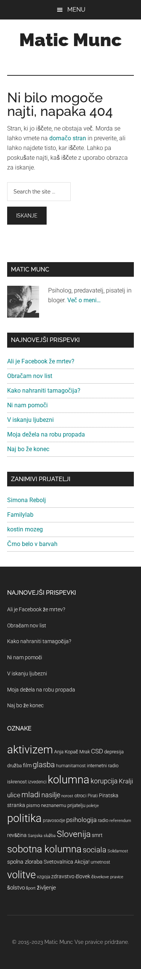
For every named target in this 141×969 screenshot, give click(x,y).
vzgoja (43, 876)
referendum (120, 820)
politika (24, 818)
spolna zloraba (24, 861)
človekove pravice (107, 876)
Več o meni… (84, 300)
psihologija (81, 820)
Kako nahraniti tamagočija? (43, 390)
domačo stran (67, 138)
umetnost (100, 862)
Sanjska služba (42, 835)
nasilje (50, 795)
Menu (76, 9)
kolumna (68, 779)
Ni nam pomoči (27, 405)
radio (103, 820)
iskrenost (17, 781)
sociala (94, 849)
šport (31, 888)
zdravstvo (62, 876)
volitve (21, 875)
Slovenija (74, 834)
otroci (80, 795)
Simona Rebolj (26, 500)
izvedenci (37, 781)
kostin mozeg (25, 529)
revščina (17, 835)
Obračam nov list (29, 376)
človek (83, 876)
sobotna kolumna (44, 849)
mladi (30, 794)
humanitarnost (71, 765)
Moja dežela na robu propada (46, 434)
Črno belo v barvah (32, 544)
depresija (114, 751)
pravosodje (54, 820)
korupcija (104, 781)
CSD (97, 751)
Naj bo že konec (28, 449)
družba (14, 765)
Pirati (93, 795)
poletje (92, 805)
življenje (46, 887)
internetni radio (102, 765)
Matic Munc (70, 39)
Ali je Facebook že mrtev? (40, 361)
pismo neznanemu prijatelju (55, 805)
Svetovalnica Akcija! (66, 862)
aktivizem (30, 749)
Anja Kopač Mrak (72, 751)
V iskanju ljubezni (30, 419)
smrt (97, 835)
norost (67, 796)
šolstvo (16, 887)
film (27, 765)
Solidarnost (118, 851)
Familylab (20, 514)
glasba (44, 764)
